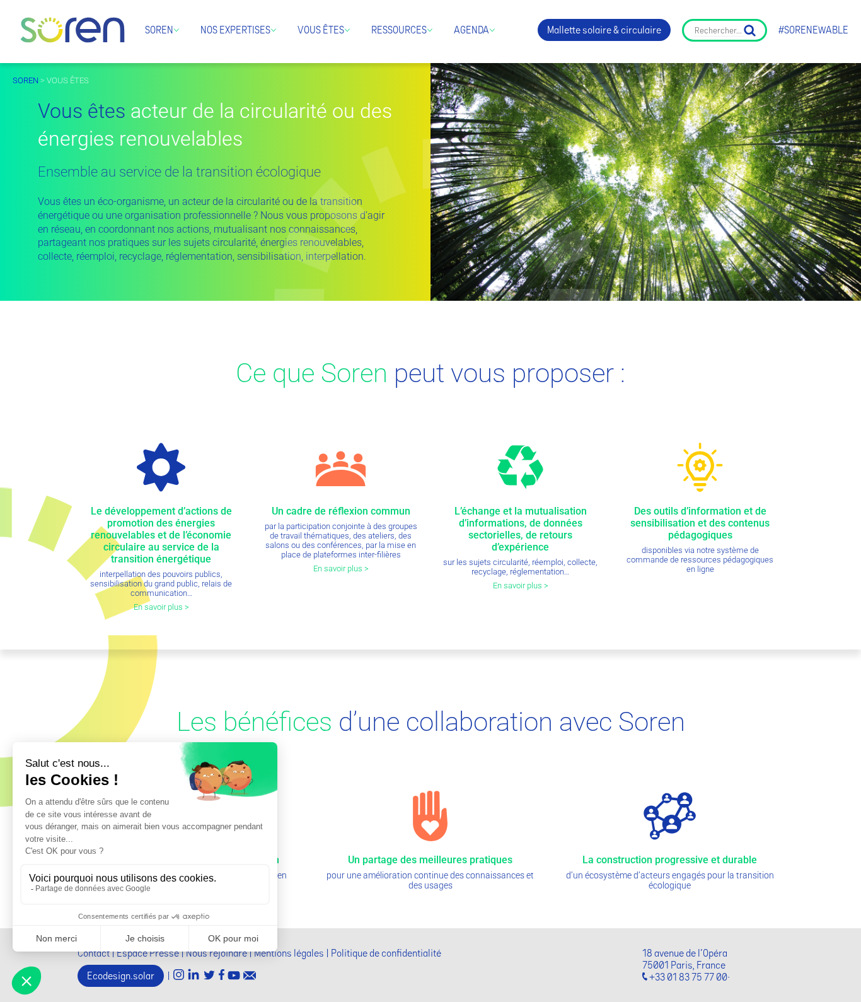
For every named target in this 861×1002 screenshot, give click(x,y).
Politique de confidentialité (386, 953)
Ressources (399, 30)
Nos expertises (235, 30)
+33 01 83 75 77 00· (689, 977)
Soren (159, 30)
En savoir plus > (161, 607)
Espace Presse (148, 953)
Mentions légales (289, 953)
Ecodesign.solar (120, 976)
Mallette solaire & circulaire (604, 30)
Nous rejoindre (216, 953)
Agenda (471, 30)
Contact (94, 953)
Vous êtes (321, 30)
